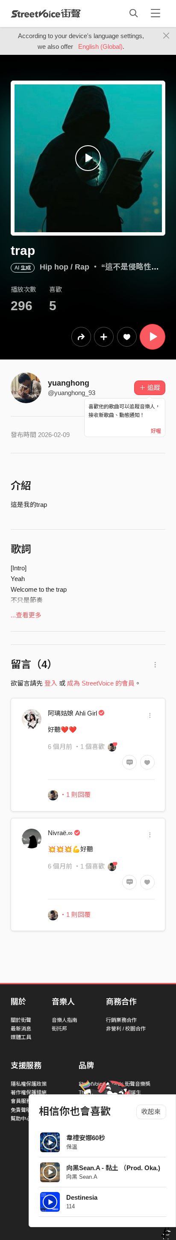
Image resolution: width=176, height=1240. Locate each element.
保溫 (71, 1147)
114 (70, 1206)
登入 (50, 683)
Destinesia (81, 1197)
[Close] (166, 36)
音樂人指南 (64, 1020)
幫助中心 (21, 1119)
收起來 (151, 1111)
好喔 (156, 431)
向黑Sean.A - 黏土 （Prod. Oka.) (113, 1167)
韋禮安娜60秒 (85, 1137)
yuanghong (68, 383)
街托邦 (59, 1029)
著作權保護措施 (29, 1093)
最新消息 (21, 1029)
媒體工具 (21, 1037)
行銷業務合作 (121, 1020)
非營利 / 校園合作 (126, 1029)
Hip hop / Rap (64, 267)
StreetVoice (46, 13)
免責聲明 (21, 1110)
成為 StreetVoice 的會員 (101, 683)
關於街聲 (21, 1020)
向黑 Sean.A (81, 1177)
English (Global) (100, 46)
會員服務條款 (26, 1101)
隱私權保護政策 (29, 1084)
